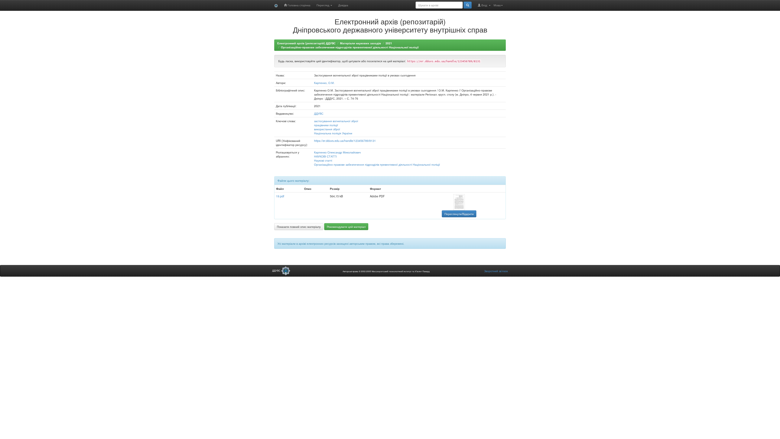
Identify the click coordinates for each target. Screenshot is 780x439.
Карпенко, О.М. (324, 83)
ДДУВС (318, 113)
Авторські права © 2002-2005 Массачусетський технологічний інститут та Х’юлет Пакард (386, 271)
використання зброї (327, 129)
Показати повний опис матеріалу (299, 227)
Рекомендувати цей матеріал (346, 227)
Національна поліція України (333, 133)
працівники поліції (326, 125)
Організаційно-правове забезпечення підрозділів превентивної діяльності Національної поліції (350, 47)
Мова (497, 5)
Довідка (343, 5)
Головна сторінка (298, 5)
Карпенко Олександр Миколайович (337, 152)
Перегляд (323, 5)
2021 (389, 43)
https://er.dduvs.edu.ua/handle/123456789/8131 (345, 141)
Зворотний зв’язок (496, 271)
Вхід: (485, 5)
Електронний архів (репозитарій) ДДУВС (306, 43)
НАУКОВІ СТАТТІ (325, 156)
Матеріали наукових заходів (360, 43)
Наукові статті (323, 160)
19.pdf (280, 196)
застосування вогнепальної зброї (336, 121)
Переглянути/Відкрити (459, 214)
